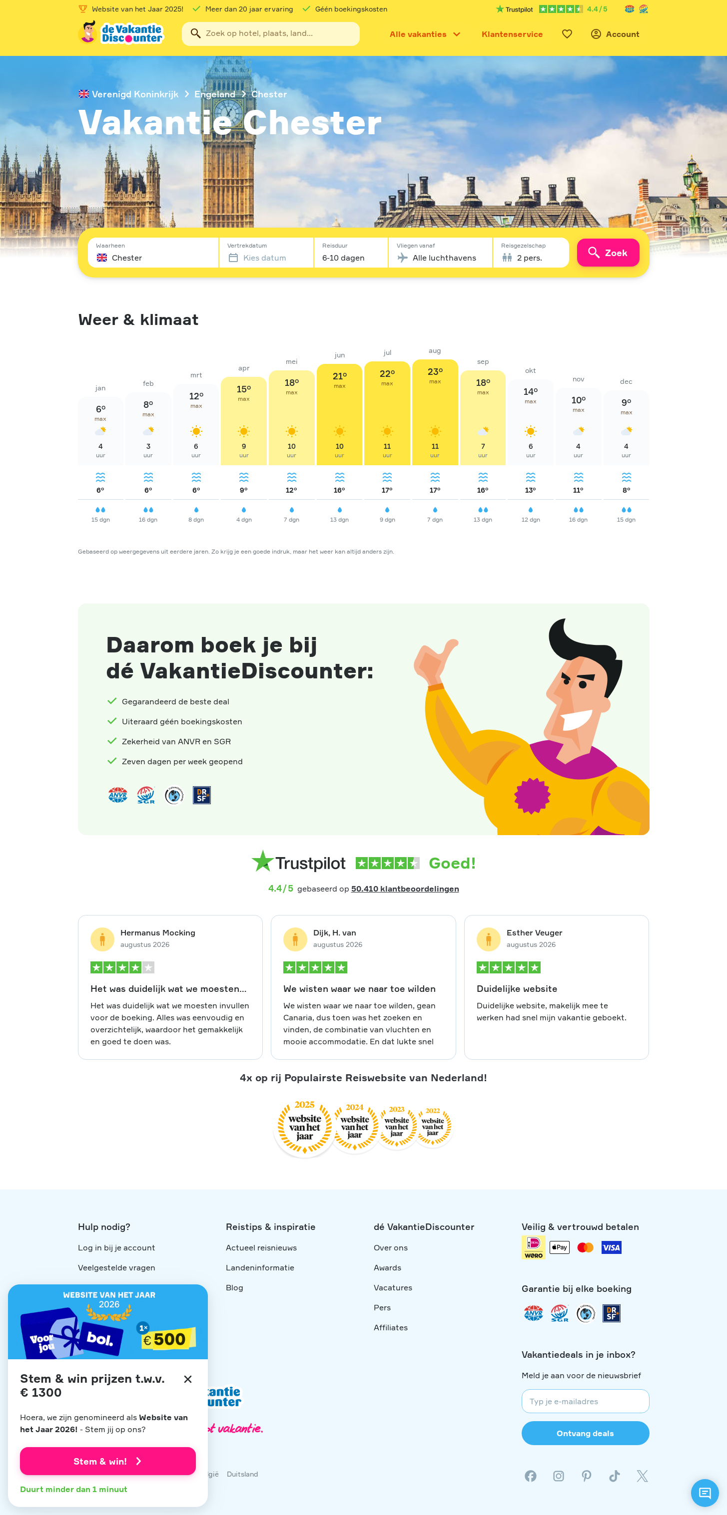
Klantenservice (512, 34)
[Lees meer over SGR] (644, 9)
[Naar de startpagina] (122, 34)
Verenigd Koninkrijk (135, 94)
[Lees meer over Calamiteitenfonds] (586, 1313)
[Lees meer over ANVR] (630, 9)
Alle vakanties (418, 34)
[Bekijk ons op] (559, 1476)
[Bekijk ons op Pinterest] (587, 1476)
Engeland (214, 94)
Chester (269, 94)
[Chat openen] (705, 1493)
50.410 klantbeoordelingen (405, 889)
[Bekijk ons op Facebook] (531, 1476)
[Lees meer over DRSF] (202, 795)
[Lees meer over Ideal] (174, 795)
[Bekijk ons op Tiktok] (615, 1476)
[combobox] (271, 34)
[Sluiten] (188, 1379)
